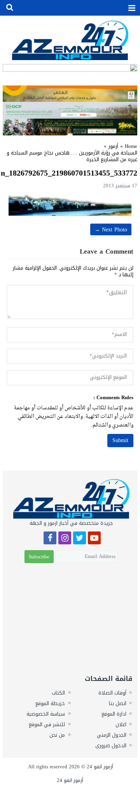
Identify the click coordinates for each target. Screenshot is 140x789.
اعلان (121, 724)
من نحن (57, 735)
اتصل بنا (117, 703)
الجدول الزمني (111, 735)
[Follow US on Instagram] (64, 539)
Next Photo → (110, 229)
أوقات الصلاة (112, 693)
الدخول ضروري (110, 745)
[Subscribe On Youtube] (94, 539)
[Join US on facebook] (50, 539)
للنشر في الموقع (47, 724)
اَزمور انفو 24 (100, 766)
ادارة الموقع (114, 714)
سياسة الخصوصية (45, 714)
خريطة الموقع (50, 703)
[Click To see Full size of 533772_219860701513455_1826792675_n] (70, 205)
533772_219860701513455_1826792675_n (69, 172)
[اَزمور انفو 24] (70, 40)
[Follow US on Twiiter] (79, 539)
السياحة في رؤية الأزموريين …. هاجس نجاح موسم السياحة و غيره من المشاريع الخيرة (72, 156)
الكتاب (58, 693)
